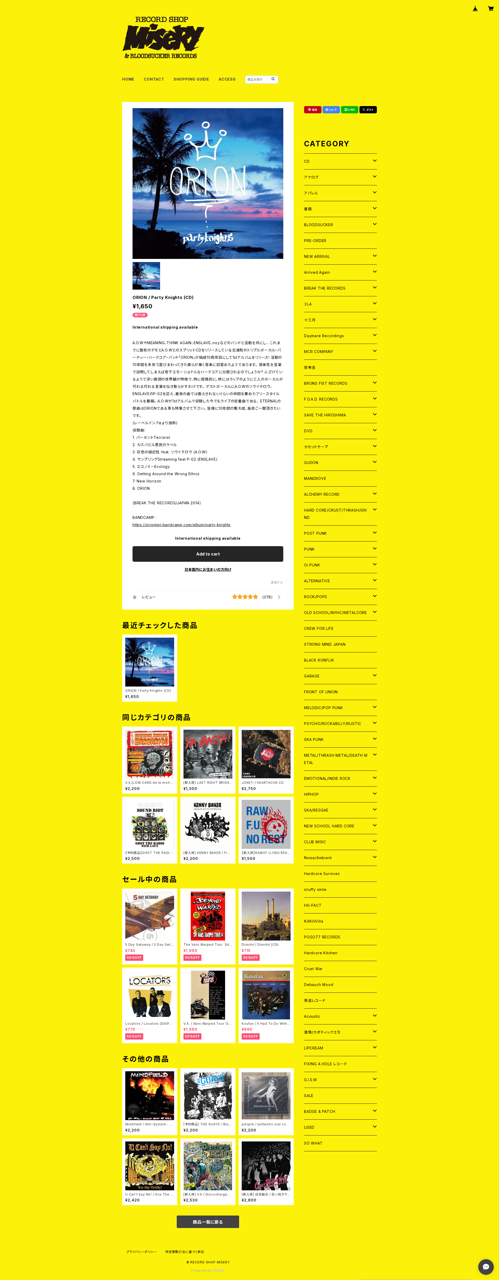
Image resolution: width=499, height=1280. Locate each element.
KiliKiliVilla (313, 921)
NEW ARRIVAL (317, 256)
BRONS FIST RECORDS (325, 383)
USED (309, 1127)
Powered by (202, 1270)
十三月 (310, 320)
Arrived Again (317, 272)
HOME (128, 79)
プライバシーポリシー (141, 1252)
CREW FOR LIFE (318, 628)
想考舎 (310, 367)
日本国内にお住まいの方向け (208, 569)
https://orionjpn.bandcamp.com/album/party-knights (182, 525)
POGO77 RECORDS (322, 937)
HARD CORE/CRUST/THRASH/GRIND (335, 514)
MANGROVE (315, 478)
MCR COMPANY (318, 351)
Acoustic (312, 1016)
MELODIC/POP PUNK (323, 708)
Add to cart (208, 554)
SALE (308, 1095)
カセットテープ (316, 447)
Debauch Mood (318, 984)
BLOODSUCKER (318, 225)
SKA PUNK (314, 739)
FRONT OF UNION (321, 692)
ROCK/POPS (315, 597)
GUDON (311, 462)
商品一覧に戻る (208, 1222)
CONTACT (154, 79)
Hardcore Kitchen (321, 953)
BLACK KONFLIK (319, 660)
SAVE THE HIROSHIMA (325, 415)
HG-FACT (313, 905)
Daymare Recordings (324, 336)
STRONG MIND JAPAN (325, 644)
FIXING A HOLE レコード (325, 1064)
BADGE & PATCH (319, 1111)
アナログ (311, 177)
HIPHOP (311, 794)
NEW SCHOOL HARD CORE (329, 826)
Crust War (313, 968)
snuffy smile (315, 889)
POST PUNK (315, 533)
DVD (308, 431)
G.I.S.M (310, 1079)
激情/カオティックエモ (322, 1032)
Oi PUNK (312, 565)
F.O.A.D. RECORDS (321, 399)
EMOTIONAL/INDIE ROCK (327, 778)
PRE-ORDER (315, 240)
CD (307, 161)
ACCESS (227, 79)
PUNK (309, 549)
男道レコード (315, 1000)
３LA (308, 304)
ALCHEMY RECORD (322, 494)
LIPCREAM (313, 1048)
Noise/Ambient (318, 857)
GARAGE (312, 676)
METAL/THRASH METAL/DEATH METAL (335, 759)
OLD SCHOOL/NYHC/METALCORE (335, 612)
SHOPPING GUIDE (191, 79)
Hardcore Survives (322, 873)
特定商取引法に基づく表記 (184, 1252)
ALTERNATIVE (317, 581)
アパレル (311, 193)
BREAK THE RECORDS (325, 288)
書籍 (308, 209)
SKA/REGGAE (316, 810)
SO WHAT (313, 1143)
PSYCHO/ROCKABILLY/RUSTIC (332, 723)
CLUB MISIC (315, 842)
